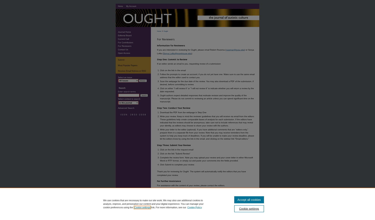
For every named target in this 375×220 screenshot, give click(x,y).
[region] (187, 204)
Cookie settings (142, 207)
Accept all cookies (249, 199)
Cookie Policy (194, 207)
